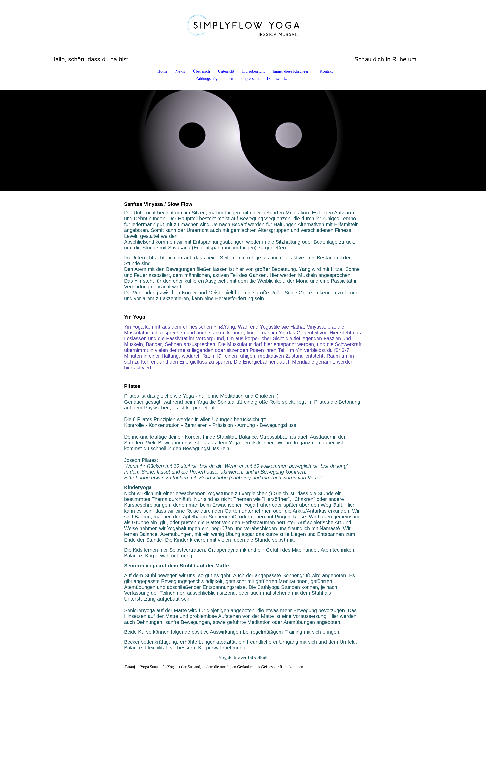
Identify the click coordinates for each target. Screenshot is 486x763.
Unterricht (226, 71)
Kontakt (326, 71)
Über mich (201, 71)
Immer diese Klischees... (292, 71)
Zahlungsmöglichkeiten (214, 78)
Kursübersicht (253, 71)
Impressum (250, 78)
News (180, 71)
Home (162, 71)
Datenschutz (277, 78)
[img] (243, 25)
